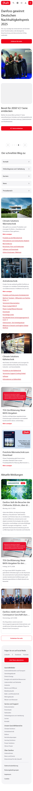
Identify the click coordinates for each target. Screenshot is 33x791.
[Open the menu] (30, 3)
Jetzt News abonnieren (16, 660)
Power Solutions (9, 743)
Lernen (6, 718)
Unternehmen (8, 753)
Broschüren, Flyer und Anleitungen (13, 246)
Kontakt (6, 721)
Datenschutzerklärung (11, 766)
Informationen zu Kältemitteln (12, 379)
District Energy (8, 676)
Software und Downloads (10, 249)
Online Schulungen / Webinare (12, 252)
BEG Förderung (7, 243)
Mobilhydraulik (9, 691)
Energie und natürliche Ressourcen (15, 679)
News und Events (9, 756)
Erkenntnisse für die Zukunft (13, 759)
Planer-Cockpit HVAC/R (10, 306)
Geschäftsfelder (9, 668)
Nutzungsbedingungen (11, 770)
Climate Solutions (9, 728)
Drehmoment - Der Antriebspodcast (13, 322)
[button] (22, 3)
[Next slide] (25, 145)
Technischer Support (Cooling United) (14, 373)
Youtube (25, 654)
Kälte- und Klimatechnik (11, 694)
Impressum (7, 774)
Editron (6, 734)
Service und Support (11, 704)
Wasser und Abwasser (11, 700)
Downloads (6, 312)
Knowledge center (8, 315)
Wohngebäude (9, 697)
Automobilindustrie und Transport (14, 671)
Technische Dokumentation (11, 303)
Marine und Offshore (10, 688)
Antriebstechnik (9, 731)
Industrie (7, 685)
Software (5, 376)
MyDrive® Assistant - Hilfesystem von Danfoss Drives (16, 299)
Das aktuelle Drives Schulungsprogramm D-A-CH (16, 319)
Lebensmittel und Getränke (12, 682)
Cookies (6, 779)
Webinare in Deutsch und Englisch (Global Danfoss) (15, 327)
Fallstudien (7, 713)
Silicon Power (8, 746)
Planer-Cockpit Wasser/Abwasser (12, 309)
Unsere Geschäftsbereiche (13, 726)
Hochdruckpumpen (10, 737)
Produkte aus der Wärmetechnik (12, 238)
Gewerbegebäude (9, 673)
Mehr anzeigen (7, 234)
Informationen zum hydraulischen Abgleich (16, 241)
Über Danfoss (9, 750)
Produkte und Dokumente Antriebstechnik (16, 295)
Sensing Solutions (9, 740)
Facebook (18, 654)
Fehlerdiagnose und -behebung (14, 715)
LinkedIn (7, 654)
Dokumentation (9, 707)
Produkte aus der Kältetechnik (12, 370)
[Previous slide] (8, 145)
